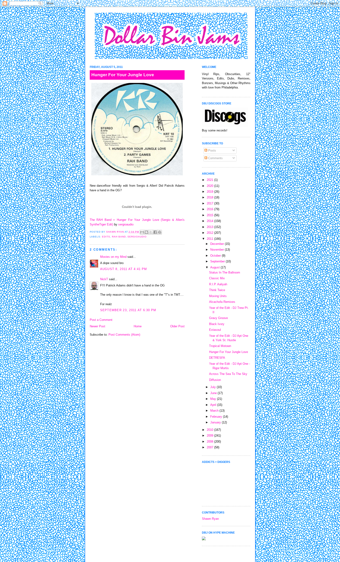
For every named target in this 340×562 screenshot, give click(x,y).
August (215, 267)
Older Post (177, 326)
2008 (210, 441)
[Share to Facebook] (155, 232)
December (217, 244)
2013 (210, 227)
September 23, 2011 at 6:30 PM (128, 310)
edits (106, 236)
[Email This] (142, 232)
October (216, 255)
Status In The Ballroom (224, 272)
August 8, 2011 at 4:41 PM (123, 269)
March (214, 410)
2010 (210, 429)
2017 (210, 203)
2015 (210, 215)
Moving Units (218, 296)
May (213, 399)
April (213, 405)
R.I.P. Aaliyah (218, 284)
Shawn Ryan (210, 518)
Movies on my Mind (113, 256)
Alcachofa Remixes (222, 302)
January (216, 422)
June (214, 393)
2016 (210, 209)
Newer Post (97, 326)
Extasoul (215, 329)
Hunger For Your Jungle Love (228, 352)
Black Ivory (216, 324)
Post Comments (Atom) (124, 334)
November (217, 249)
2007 (210, 447)
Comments (215, 158)
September (218, 261)
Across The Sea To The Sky (228, 374)
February (216, 416)
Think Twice (217, 290)
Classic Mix (217, 278)
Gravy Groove (218, 318)
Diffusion (215, 380)
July (213, 387)
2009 (210, 435)
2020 (210, 186)
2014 (210, 221)
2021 (210, 180)
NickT (104, 279)
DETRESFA (217, 357)
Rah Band (119, 236)
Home (138, 326)
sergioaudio (125, 224)
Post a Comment (101, 320)
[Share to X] (150, 232)
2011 (210, 238)
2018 (210, 197)
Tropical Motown (220, 346)
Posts (211, 150)
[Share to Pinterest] (159, 232)
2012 (210, 232)
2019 (210, 191)
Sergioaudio (137, 236)
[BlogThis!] (146, 232)
